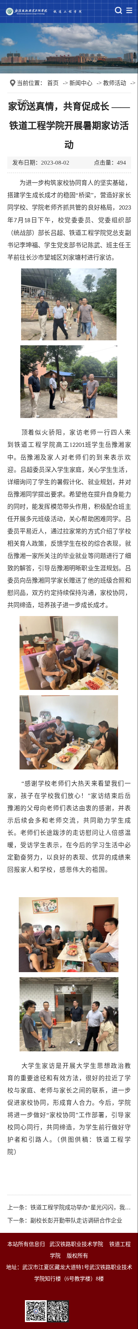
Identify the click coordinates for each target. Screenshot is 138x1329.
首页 (53, 83)
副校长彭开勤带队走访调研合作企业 (76, 1220)
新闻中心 (80, 83)
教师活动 (114, 83)
